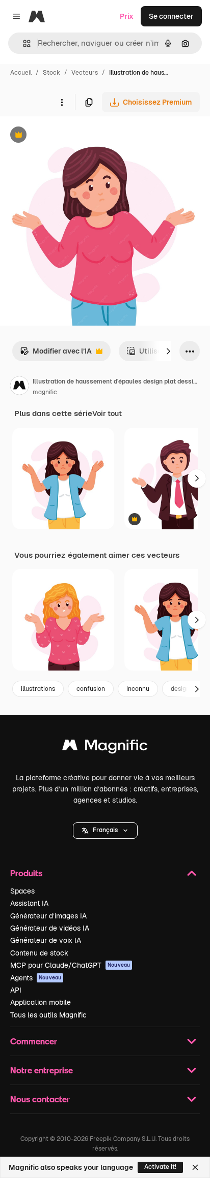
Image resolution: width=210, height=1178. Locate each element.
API (15, 990)
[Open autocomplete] (23, 43)
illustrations (38, 689)
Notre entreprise (41, 1070)
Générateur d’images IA (48, 915)
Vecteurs (84, 73)
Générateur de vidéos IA (49, 928)
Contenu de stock (39, 953)
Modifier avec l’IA (56, 353)
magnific (45, 392)
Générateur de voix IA (45, 940)
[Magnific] (105, 747)
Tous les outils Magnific (48, 1015)
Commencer (33, 1041)
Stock (51, 73)
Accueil (21, 73)
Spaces (22, 891)
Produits (26, 873)
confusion (90, 689)
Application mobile (40, 1002)
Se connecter (171, 16)
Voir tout (107, 413)
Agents (35, 977)
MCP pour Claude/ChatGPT (70, 965)
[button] (105, 830)
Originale (67, 136)
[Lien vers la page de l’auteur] (19, 387)
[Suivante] (168, 351)
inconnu (137, 689)
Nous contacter (40, 1099)
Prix (127, 16)
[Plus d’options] (61, 102)
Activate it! (160, 1167)
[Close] (195, 1167)
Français (105, 830)
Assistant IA (29, 903)
